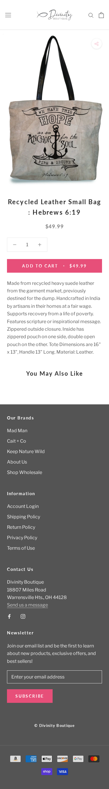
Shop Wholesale (24, 472)
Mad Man (17, 430)
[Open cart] (101, 15)
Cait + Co (16, 441)
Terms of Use (21, 548)
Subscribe (29, 696)
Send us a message (27, 605)
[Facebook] (9, 616)
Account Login (23, 506)
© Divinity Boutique (54, 725)
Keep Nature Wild (26, 451)
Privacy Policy (22, 537)
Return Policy (21, 527)
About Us (17, 462)
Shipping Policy (23, 517)
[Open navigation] (8, 15)
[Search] (91, 14)
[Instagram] (23, 616)
